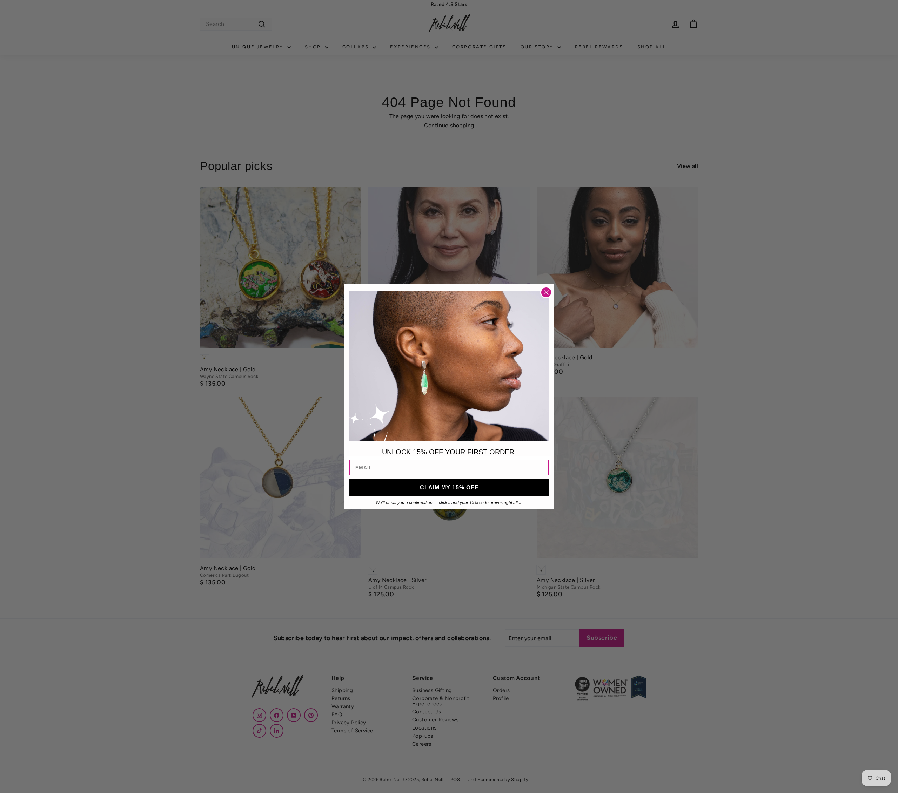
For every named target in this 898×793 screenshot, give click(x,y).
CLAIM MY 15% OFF (449, 487)
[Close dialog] (546, 292)
